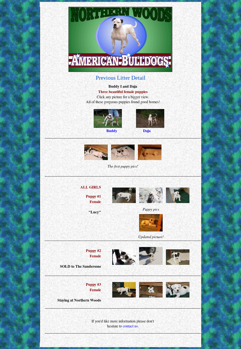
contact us (130, 325)
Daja (147, 130)
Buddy (111, 130)
